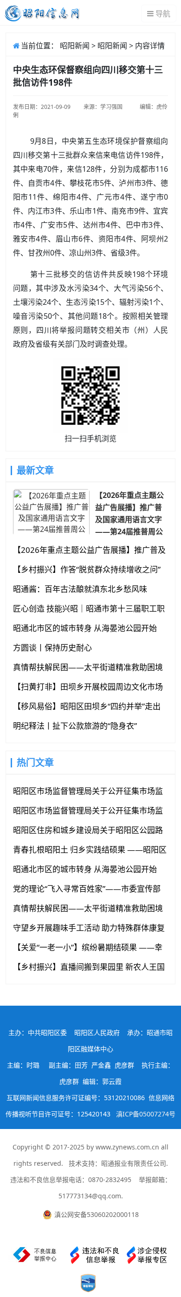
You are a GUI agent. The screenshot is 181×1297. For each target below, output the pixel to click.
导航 (162, 13)
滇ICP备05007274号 (145, 1113)
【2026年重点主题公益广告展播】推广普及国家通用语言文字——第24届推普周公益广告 (129, 513)
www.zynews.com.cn (127, 1146)
